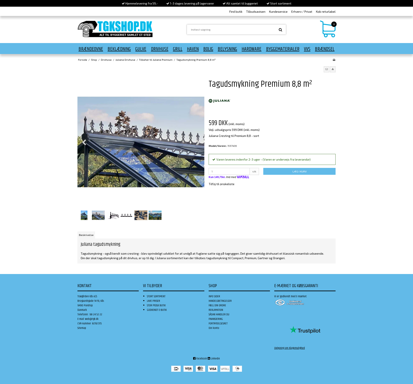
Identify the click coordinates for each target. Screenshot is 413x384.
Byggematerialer (282, 49)
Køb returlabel (326, 11)
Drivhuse (159, 49)
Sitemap (81, 328)
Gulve (140, 49)
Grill (177, 49)
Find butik (235, 11)
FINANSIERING (216, 319)
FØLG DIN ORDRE (217, 305)
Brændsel (324, 49)
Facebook (201, 358)
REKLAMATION (216, 310)
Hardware (251, 49)
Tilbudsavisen (255, 11)
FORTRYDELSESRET (218, 323)
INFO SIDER (214, 296)
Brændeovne (91, 49)
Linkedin (215, 358)
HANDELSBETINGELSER (220, 301)
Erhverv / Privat (301, 11)
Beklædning (119, 49)
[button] (326, 69)
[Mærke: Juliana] (219, 101)
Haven (193, 49)
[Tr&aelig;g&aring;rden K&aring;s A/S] (115, 28)
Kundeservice (278, 11)
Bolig (208, 49)
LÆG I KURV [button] (300, 171)
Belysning (227, 49)
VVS (307, 49)
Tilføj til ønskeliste (221, 184)
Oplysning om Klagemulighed (289, 348)
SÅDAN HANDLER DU (219, 314)
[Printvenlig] (334, 59)
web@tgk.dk (92, 319)
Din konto (214, 328)
